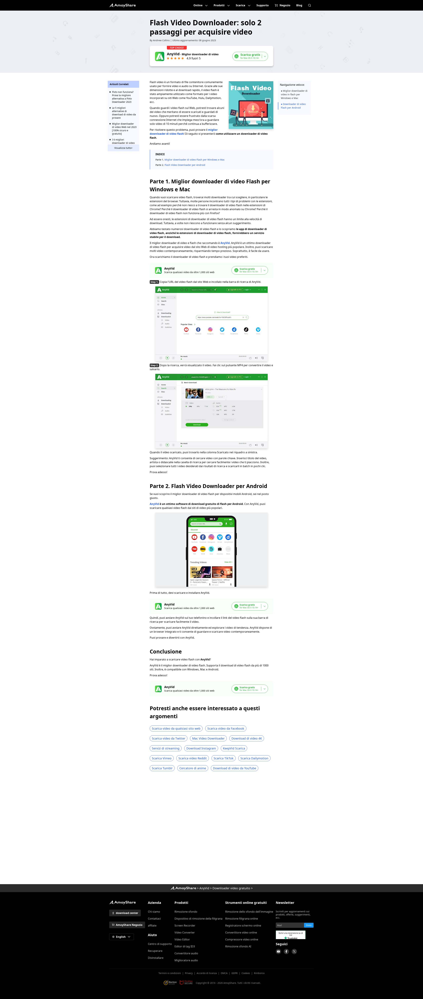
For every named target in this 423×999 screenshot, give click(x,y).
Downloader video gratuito (231, 888)
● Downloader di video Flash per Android (293, 105)
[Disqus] (211, 829)
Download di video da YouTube (234, 768)
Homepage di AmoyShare (183, 888)
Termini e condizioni (169, 973)
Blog (299, 5)
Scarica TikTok (223, 758)
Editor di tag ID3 (184, 946)
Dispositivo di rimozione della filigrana (198, 918)
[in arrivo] (278, 951)
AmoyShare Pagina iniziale (122, 902)
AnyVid (225, 243)
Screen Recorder (184, 925)
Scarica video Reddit (192, 758)
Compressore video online (241, 939)
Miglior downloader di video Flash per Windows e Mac (195, 159)
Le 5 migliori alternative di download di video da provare (124, 112)
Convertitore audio (186, 953)
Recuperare (155, 951)
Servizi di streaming (165, 748)
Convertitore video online (241, 932)
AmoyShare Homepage (122, 5)
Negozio (285, 5)
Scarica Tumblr (162, 768)
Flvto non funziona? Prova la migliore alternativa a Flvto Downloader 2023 (123, 96)
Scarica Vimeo (162, 758)
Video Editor (182, 939)
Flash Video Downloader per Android (185, 164)
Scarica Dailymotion (254, 758)
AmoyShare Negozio (129, 925)
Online (197, 5)
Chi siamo (154, 911)
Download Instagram (201, 748)
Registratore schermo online (243, 925)
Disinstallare (155, 958)
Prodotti (219, 5)
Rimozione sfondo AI (238, 946)
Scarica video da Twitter (168, 738)
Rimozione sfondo (185, 911)
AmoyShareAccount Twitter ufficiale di (294, 951)
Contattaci (154, 918)
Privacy (189, 973)
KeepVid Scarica (234, 748)
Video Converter (184, 932)
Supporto (262, 5)
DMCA (224, 973)
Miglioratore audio (186, 960)
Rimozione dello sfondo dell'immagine (249, 911)
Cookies (246, 973)
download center (127, 913)
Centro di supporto (160, 944)
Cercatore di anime (192, 768)
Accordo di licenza (207, 973)
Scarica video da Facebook (225, 728)
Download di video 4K (246, 738)
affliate (152, 925)
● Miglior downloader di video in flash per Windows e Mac (294, 94)
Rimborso (259, 973)
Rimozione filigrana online (241, 918)
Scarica (240, 5)
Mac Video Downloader (208, 738)
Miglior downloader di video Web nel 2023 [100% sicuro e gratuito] (124, 128)
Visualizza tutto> (123, 147)
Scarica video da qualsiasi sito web (176, 728)
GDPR (234, 973)
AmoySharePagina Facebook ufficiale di (286, 951)
